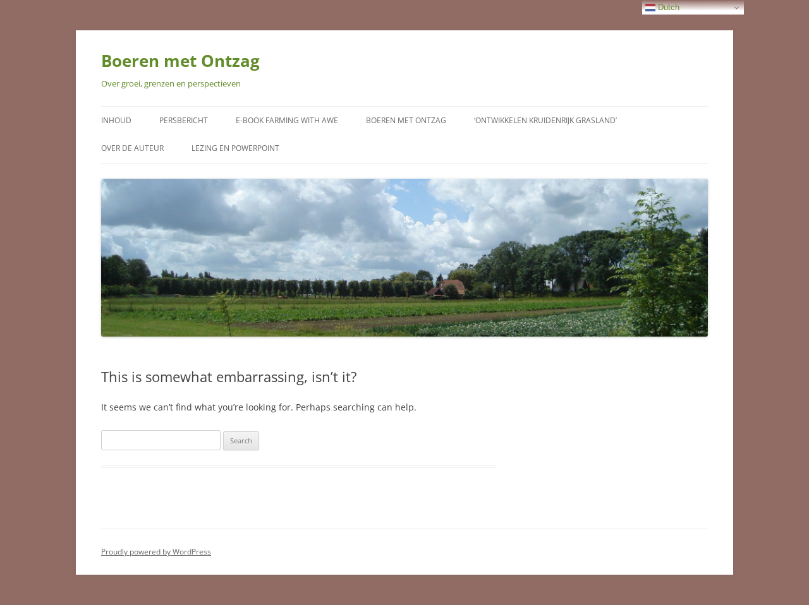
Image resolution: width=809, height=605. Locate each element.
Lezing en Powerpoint (235, 148)
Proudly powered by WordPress (156, 551)
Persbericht (183, 120)
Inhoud (116, 120)
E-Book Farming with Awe (287, 120)
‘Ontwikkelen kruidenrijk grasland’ (545, 120)
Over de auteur (132, 148)
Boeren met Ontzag (180, 60)
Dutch (667, 7)
